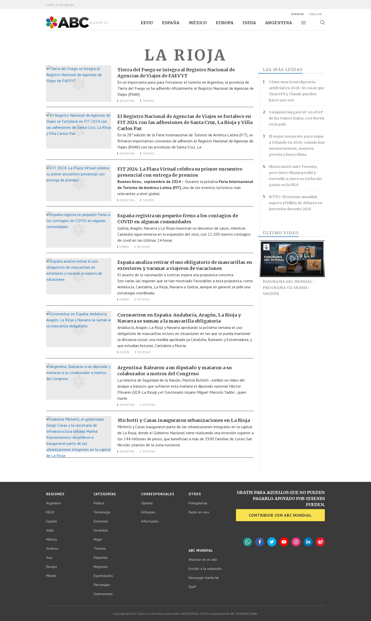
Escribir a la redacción (205, 568)
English (315, 14)
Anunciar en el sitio (203, 559)
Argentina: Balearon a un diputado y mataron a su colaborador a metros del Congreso (174, 371)
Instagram (296, 541)
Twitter (271, 541)
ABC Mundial (71, 27)
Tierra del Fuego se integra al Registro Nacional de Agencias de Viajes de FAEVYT (176, 73)
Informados (149, 521)
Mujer (98, 539)
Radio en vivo (199, 512)
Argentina (278, 22)
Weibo (320, 541)
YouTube (283, 541)
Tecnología (102, 512)
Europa (224, 22)
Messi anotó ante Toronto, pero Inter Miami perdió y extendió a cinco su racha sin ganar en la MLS (295, 175)
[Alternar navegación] (303, 22)
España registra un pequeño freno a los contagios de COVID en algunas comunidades (177, 219)
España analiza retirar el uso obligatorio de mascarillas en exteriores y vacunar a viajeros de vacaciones (184, 265)
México (198, 22)
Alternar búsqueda (322, 22)
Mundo (51, 575)
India (249, 22)
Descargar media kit (204, 577)
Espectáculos (103, 575)
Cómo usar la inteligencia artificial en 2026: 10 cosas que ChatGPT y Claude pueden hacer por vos (296, 91)
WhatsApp (247, 541)
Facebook (259, 541)
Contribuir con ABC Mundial (280, 515)
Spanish (297, 14)
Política (99, 503)
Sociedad (143, 247)
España (170, 22)
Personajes (102, 584)
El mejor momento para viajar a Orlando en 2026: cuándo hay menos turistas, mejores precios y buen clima (297, 145)
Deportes (101, 557)
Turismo (148, 101)
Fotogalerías (198, 503)
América (52, 548)
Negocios (101, 566)
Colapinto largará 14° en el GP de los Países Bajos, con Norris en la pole (296, 118)
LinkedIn (308, 541)
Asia (49, 557)
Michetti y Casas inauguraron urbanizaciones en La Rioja (183, 420)
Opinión (147, 503)
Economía (101, 521)
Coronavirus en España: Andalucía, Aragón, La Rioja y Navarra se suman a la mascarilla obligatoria (179, 318)
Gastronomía (103, 594)
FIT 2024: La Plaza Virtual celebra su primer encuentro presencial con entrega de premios (179, 172)
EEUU (147, 22)
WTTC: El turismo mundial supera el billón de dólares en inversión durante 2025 (295, 203)
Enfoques (148, 512)
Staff (192, 586)
